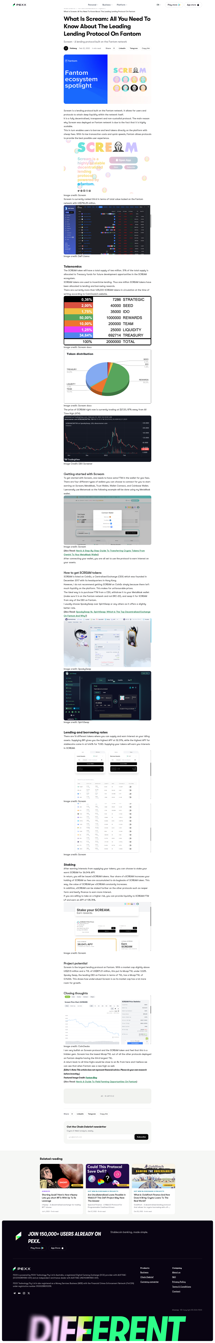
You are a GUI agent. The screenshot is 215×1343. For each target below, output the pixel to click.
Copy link (146, 48)
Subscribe (141, 1137)
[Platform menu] (126, 5)
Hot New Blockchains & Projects (103, 1191)
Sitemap (175, 1310)
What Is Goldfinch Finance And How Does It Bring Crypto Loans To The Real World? (152, 1198)
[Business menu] (112, 5)
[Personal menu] (97, 5)
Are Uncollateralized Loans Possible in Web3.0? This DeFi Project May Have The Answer (107, 1198)
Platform (121, 5)
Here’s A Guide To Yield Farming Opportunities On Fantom (106, 1081)
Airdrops (46, 1191)
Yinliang (73, 48)
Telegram (134, 48)
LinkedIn (122, 48)
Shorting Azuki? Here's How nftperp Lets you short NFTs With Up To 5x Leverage (59, 1198)
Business (107, 5)
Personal (92, 5)
